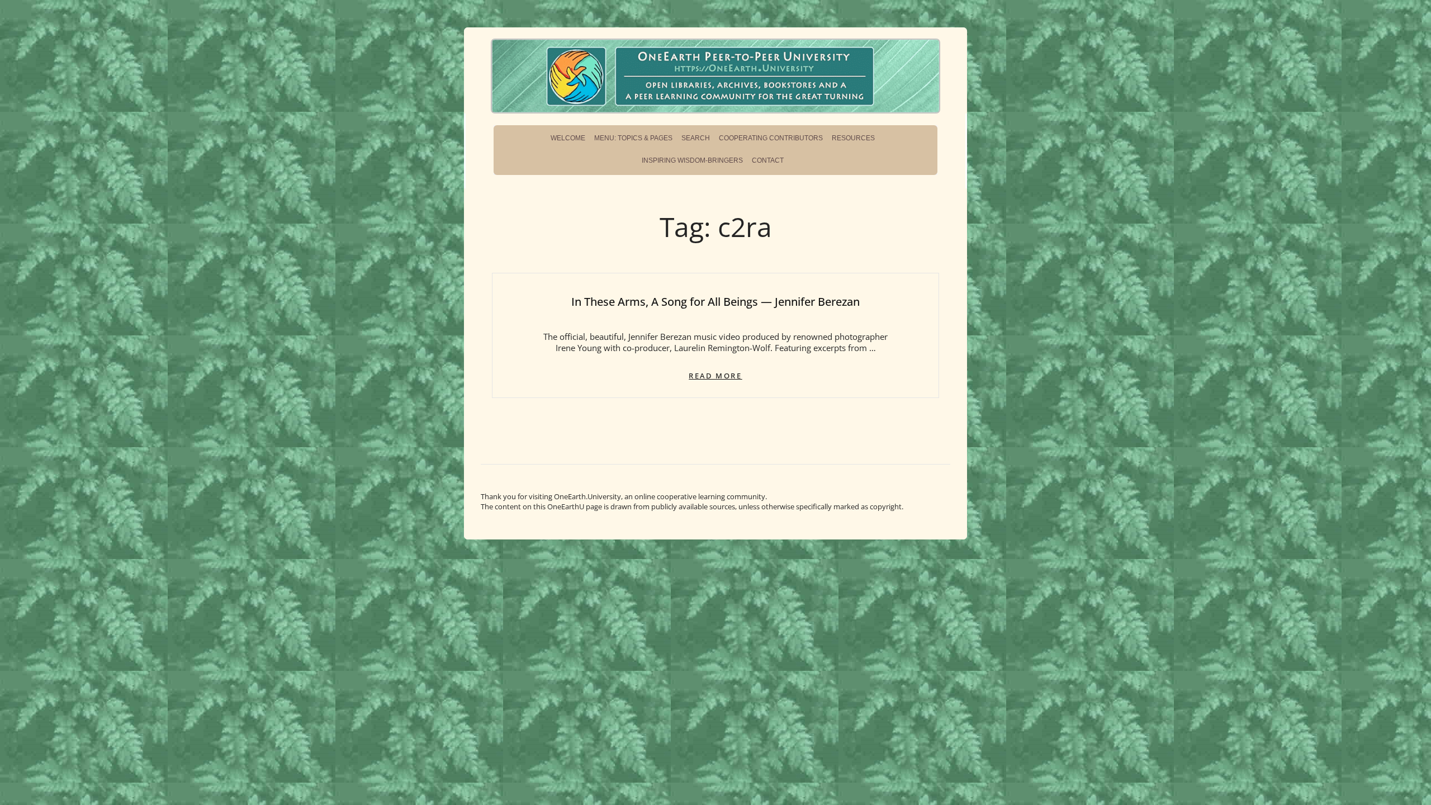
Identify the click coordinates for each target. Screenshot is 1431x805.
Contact (768, 160)
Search (695, 138)
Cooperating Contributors (771, 138)
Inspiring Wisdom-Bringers (692, 160)
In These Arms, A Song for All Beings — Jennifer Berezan (715, 301)
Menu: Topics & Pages (633, 138)
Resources (853, 138)
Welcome (568, 138)
